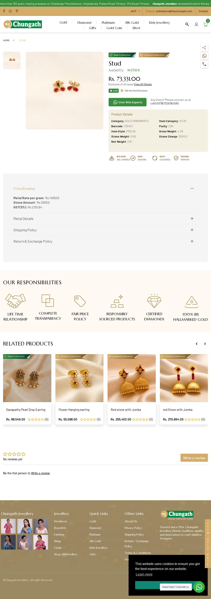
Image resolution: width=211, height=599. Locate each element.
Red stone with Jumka (126, 409)
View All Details (143, 84)
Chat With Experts (130, 102)
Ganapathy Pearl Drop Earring (25, 409)
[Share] (204, 47)
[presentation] (196, 344)
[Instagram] (10, 11)
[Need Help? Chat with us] (199, 587)
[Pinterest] (17, 11)
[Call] (204, 64)
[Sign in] (196, 24)
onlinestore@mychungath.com (174, 11)
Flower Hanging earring (74, 409)
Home (6, 40)
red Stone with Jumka (177, 409)
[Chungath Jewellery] (23, 24)
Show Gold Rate (207, 544)
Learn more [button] (144, 574)
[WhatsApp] (204, 56)
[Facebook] (4, 11)
